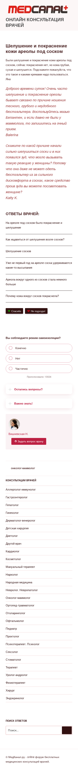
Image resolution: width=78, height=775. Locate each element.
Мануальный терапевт (20, 567)
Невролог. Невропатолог (22, 590)
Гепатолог (12, 505)
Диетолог (12, 536)
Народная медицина (19, 582)
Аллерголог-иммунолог (21, 489)
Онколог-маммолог (23, 468)
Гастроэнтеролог (16, 497)
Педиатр (11, 628)
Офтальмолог (15, 621)
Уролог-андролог (16, 675)
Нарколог (12, 574)
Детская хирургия (17, 528)
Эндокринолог (15, 698)
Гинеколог (12, 513)
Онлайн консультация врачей (35, 22)
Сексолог (12, 652)
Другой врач (13, 543)
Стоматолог (13, 659)
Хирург (10, 690)
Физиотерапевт (15, 682)
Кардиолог (12, 551)
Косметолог (13, 559)
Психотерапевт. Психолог (22, 644)
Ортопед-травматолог (20, 605)
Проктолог (12, 636)
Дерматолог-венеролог (20, 520)
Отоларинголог (15, 613)
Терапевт (12, 667)
